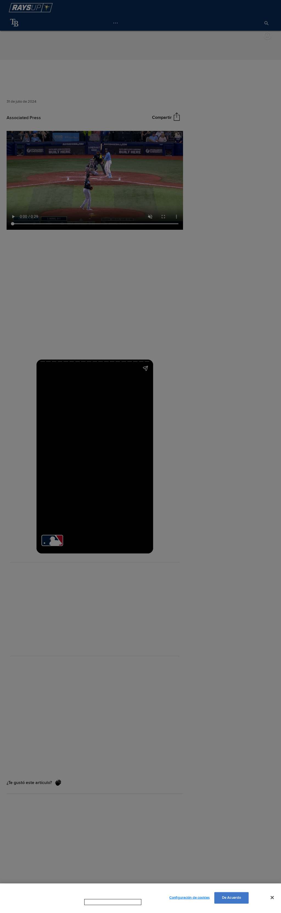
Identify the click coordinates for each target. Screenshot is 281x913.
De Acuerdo (231, 897)
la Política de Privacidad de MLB (105, 902)
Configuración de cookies (189, 897)
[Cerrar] (272, 897)
